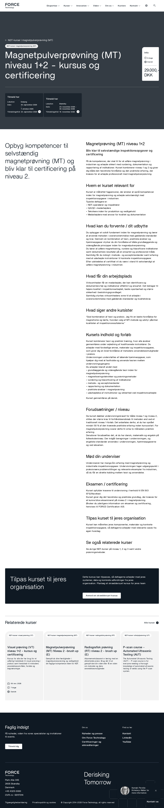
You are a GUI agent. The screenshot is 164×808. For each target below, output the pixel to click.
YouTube (126, 742)
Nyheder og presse (92, 733)
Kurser (67, 6)
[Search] (154, 6)
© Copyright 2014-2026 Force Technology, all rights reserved (87, 803)
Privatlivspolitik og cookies (44, 803)
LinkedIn (127, 738)
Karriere (122, 6)
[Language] (146, 6)
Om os (108, 6)
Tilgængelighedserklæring (16, 803)
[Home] (13, 5)
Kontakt (134, 6)
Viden (96, 6)
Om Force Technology (94, 738)
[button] (139, 790)
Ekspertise (52, 6)
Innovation (81, 6)
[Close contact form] (156, 791)
